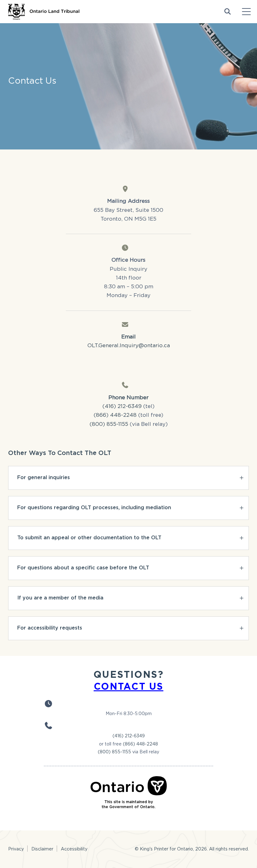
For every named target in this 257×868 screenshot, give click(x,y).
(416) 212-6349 (129, 735)
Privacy (16, 848)
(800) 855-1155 (109, 424)
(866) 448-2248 (115, 415)
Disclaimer (42, 848)
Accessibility (74, 848)
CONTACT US (128, 686)
